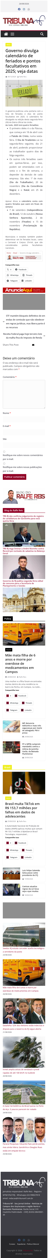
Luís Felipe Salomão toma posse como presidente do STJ (31, 872)
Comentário (10, 377)
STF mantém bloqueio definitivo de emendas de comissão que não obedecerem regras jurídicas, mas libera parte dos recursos (25, 321)
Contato (12, 1244)
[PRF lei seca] (11, 891)
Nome (7, 413)
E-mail (7, 426)
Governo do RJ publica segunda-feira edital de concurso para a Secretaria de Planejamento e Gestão (23, 583)
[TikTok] (24, 783)
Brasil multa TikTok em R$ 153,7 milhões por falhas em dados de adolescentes (22, 810)
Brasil (9, 45)
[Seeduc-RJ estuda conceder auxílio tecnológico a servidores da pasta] (24, 924)
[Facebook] (19, 9)
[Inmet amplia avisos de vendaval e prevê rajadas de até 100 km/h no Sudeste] (24, 1038)
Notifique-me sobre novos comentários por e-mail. (23, 457)
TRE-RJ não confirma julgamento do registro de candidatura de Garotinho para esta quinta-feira (23, 518)
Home (9, 253)
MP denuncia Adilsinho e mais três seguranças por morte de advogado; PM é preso (32, 728)
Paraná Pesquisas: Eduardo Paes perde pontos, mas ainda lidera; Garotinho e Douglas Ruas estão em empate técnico (24, 1147)
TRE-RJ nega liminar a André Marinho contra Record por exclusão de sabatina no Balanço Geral (24, 551)
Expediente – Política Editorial (28, 1244)
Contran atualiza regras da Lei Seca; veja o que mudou (30, 888)
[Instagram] (24, 9)
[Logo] (24, 1179)
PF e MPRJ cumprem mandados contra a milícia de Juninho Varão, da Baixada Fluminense (31, 749)
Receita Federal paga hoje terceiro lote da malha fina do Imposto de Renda (22, 335)
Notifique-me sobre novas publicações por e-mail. (22, 469)
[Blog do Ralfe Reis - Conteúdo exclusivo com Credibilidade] (24, 256)
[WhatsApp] (28, 9)
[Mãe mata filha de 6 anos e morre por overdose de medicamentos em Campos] (24, 961)
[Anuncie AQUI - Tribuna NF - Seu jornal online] (24, 289)
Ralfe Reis (23, 77)
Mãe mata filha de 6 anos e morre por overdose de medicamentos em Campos (20, 663)
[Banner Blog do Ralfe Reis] (24, 496)
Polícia (8, 650)
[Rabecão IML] (24, 634)
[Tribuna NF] (24, 20)
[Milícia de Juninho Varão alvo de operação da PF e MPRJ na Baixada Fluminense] (11, 751)
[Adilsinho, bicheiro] (11, 730)
